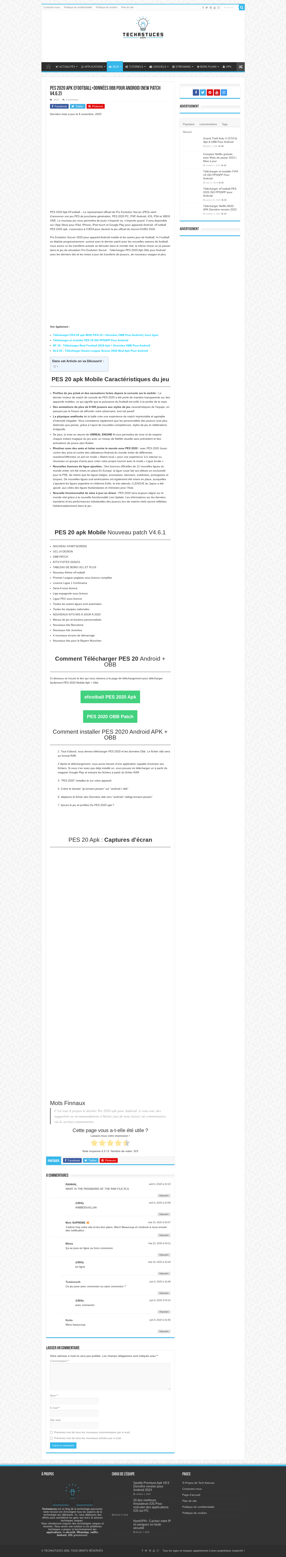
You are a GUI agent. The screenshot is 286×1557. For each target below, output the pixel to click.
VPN (228, 66)
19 (225, 214)
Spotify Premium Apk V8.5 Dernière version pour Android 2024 (151, 1486)
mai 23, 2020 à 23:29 (159, 1262)
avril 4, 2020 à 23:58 (160, 1202)
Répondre (164, 1195)
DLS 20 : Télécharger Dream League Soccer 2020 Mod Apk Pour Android (100, 350)
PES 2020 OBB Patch (110, 716)
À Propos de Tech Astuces (198, 1482)
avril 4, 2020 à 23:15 (160, 1184)
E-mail (55, 1407)
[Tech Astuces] (143, 26)
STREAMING (183, 66)
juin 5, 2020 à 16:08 (160, 1281)
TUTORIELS (136, 66)
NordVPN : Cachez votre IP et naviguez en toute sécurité (152, 1524)
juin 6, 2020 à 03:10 (160, 1300)
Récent (187, 131)
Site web (55, 1420)
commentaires (208, 124)
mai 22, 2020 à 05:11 (159, 1243)
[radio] (94, 1143)
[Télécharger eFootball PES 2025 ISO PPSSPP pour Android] (191, 193)
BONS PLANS (208, 66)
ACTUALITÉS (67, 66)
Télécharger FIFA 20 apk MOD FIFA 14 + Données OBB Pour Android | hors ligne (105, 335)
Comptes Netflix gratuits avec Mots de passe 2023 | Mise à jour (219, 158)
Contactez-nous (51, 7)
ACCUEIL (48, 66)
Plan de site (127, 7)
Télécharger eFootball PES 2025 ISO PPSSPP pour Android (219, 192)
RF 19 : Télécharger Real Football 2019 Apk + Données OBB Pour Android (101, 345)
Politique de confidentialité (78, 7)
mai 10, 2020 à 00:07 (159, 1222)
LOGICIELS (159, 66)
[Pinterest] (210, 7)
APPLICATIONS (93, 66)
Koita (69, 1320)
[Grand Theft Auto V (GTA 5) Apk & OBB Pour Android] (191, 143)
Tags (225, 124)
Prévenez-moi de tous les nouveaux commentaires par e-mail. (92, 1432)
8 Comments (72, 100)
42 (225, 165)
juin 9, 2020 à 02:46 (160, 1320)
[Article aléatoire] (241, 66)
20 (225, 200)
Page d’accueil (191, 1494)
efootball (110, 697)
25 (222, 182)
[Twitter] (206, 7)
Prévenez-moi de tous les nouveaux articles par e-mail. (88, 1438)
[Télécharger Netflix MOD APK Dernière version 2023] (191, 210)
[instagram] (218, 7)
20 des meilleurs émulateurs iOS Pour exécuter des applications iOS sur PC (150, 1505)
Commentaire (59, 1360)
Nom (54, 1395)
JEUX (115, 66)
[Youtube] (214, 7)
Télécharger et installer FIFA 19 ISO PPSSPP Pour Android (220, 175)
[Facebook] (203, 7)
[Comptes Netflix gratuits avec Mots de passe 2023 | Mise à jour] (191, 159)
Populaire (189, 124)
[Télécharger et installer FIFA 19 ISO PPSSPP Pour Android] (191, 176)
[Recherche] (242, 7)
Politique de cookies (106, 7)
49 (222, 146)
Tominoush (73, 1281)
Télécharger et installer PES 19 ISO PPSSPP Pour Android (90, 340)
